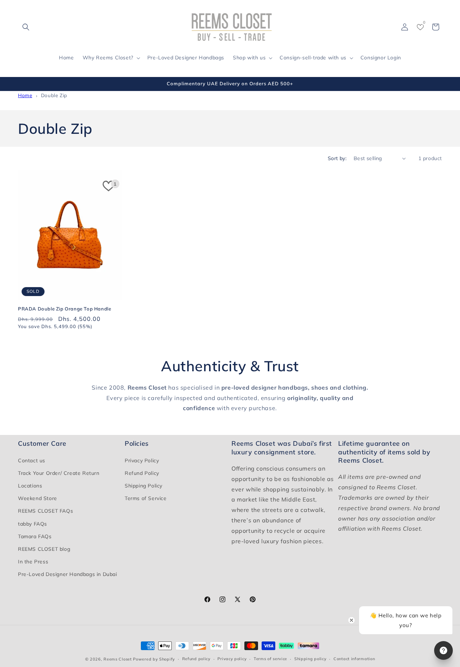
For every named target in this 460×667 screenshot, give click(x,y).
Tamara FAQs (35, 536)
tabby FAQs (32, 524)
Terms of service (270, 658)
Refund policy (196, 658)
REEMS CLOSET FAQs (45, 511)
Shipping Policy (143, 485)
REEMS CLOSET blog (44, 549)
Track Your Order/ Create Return (59, 473)
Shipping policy (310, 658)
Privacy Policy (142, 460)
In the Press (33, 561)
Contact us (31, 460)
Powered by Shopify (154, 659)
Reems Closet (118, 659)
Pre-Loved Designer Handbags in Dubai (67, 574)
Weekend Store (37, 498)
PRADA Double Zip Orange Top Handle (64, 309)
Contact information (354, 658)
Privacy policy (232, 658)
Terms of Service (146, 498)
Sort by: (337, 158)
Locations (30, 485)
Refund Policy (142, 473)
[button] (26, 27)
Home (25, 95)
